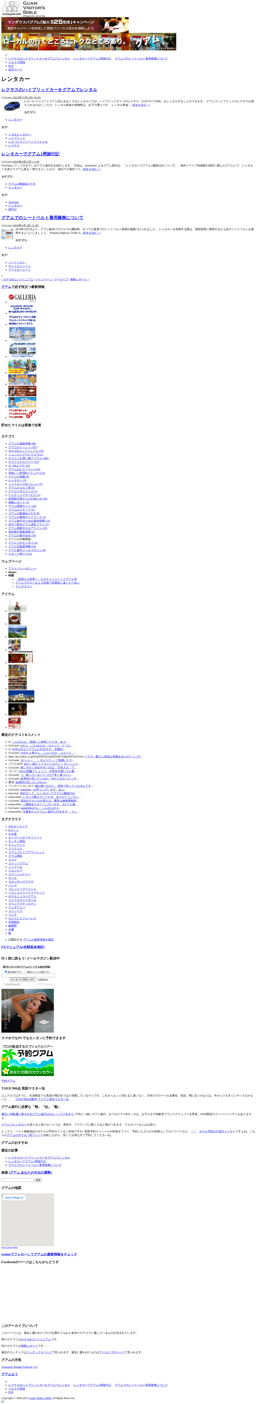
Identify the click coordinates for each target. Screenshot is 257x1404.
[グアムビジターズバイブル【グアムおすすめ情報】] (23, 16)
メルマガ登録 (16, 62)
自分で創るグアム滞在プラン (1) (28, 524)
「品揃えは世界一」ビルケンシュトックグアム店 (46, 579)
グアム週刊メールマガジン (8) (27, 550)
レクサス (14, 145)
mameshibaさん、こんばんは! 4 (39, 807)
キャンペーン (16, 844)
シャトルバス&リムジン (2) (25, 484)
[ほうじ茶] (14, 623)
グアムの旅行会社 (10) (22, 535)
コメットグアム (18, 863)
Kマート (13, 830)
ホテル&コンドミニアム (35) (26, 450)
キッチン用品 (16, 841)
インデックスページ (39, 1352)
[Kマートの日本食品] (17, 675)
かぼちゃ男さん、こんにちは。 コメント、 (47, 752)
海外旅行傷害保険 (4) (21, 531)
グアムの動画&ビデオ (22, 183)
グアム (6, 287)
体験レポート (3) (18, 502)
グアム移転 (15, 855)
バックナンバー (13, 984)
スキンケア (15, 870)
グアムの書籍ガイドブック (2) (27, 517)
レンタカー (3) (17, 480)
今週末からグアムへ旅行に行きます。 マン (50, 811)
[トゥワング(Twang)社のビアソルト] (14, 649)
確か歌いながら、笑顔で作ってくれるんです (63, 785)
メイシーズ (15, 911)
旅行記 (12, 209)
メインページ (43, 279)
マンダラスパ (23, 586)
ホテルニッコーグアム (22, 896)
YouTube (13, 202)
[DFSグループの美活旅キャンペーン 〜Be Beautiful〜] (14, 727)
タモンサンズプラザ (21, 881)
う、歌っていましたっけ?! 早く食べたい (45, 774)
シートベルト (16, 262)
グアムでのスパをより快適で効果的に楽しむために (47, 582)
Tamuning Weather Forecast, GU (19, 1366)
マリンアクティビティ (22, 903)
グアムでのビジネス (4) (22, 542)
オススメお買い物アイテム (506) (28, 458)
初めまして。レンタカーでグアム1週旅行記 (47, 793)
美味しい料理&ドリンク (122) (26, 473)
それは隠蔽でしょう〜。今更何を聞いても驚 (46, 771)
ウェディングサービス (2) (24, 495)
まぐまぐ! (49, 984)
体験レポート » (79, 279)
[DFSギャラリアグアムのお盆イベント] (21, 701)
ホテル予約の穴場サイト (214, 1131)
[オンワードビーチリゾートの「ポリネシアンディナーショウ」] (17, 714)
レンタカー (15, 119)
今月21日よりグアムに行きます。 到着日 (37, 749)
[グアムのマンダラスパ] (65, 31)
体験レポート (29, 1345)
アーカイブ (61, 279)
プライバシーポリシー (22, 568)
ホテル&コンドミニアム (36, 1339)
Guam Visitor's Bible (40, 1398)
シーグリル (15, 866)
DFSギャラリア (18, 826)
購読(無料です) (15, 972)
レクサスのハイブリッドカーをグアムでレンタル (39, 58)
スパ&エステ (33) (19, 465)
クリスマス (15, 848)
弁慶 (11, 929)
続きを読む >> (141, 104)
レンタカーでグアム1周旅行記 (92, 58)
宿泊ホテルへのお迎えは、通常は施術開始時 (48, 800)
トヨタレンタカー (19, 134)
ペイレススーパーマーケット (26, 892)
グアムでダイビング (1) (22, 491)
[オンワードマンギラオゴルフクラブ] (17, 636)
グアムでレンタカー (14, 1124)
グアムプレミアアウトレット (26, 852)
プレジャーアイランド (22, 889)
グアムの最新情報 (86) (22, 443)
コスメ (12, 859)
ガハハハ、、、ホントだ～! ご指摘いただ (46, 760)
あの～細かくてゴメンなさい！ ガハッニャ (51, 763)
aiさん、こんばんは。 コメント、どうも (45, 745)
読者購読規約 (43, 979)
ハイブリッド (16, 138)
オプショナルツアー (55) (23, 461)
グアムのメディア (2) (21, 509)
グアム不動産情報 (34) (22, 546)
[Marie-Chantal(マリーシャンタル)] (17, 610)
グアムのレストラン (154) (24, 469)
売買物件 (14, 922)
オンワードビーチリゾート (25, 837)
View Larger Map (9, 1247)
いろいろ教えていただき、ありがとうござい (51, 796)
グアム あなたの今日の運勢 (30, 1172)
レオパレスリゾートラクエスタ (28, 141)
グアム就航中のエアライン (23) (27, 528)
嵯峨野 (12, 925)
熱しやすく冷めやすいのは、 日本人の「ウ (47, 767)
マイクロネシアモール (22, 900)
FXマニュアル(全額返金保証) (23, 947)
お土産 (12, 833)
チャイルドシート (19, 266)
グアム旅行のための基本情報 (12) (29, 520)
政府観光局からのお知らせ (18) (27, 498)
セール (12, 877)
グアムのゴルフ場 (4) (21, 487)
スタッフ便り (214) (20, 553)
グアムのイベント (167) (22, 447)
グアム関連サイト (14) (22, 506)
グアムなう (9, 1374)
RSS (10, 65)
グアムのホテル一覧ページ (24, 1135)
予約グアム (8, 1080)
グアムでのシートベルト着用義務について (141, 58)
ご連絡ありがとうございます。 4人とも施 (49, 804)
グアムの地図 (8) (18, 476)
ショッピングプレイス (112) (25, 454)
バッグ (12, 885)
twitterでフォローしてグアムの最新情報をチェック (39, 1254)
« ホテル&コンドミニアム (17, 279)
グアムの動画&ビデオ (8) (24, 513)
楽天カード (15, 69)
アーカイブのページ (111, 1352)
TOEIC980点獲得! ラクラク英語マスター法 (42, 1099)
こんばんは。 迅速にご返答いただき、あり (39, 741)
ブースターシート (19, 269)
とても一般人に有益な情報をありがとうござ (113, 756)
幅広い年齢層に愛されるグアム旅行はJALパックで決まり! (38, 1114)
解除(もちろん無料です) (38, 972)
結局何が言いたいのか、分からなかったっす (48, 778)
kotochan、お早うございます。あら (42, 789)
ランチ (12, 914)
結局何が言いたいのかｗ (31, 782)
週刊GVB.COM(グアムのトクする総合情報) (27, 967)
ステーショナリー (19, 874)
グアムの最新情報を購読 (38, 939)
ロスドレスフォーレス (22, 918)
